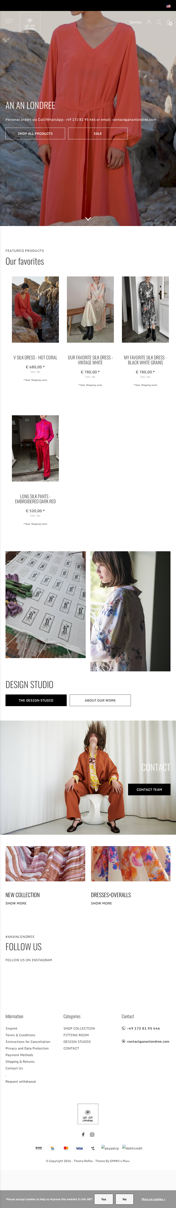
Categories (71, 1016)
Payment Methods (19, 1054)
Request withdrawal (21, 1081)
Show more (16, 903)
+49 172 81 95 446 (143, 1028)
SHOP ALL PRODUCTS (35, 133)
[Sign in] (149, 22)
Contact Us (14, 1068)
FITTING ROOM (76, 1035)
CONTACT (71, 1048)
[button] (9, 21)
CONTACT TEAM (149, 789)
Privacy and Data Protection (27, 1048)
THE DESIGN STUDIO (36, 700)
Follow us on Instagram (29, 960)
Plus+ (126, 1160)
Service (135, 22)
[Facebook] (83, 1134)
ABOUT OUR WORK (100, 700)
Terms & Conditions (20, 1035)
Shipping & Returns (20, 1061)
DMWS (115, 1160)
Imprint (11, 1028)
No (124, 1199)
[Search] (159, 22)
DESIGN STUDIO (77, 1041)
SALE (98, 133)
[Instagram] (92, 1134)
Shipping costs (39, 380)
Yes (103, 1199)
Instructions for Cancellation (28, 1041)
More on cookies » (153, 1199)
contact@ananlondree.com (148, 1041)
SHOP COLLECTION (79, 1028)
